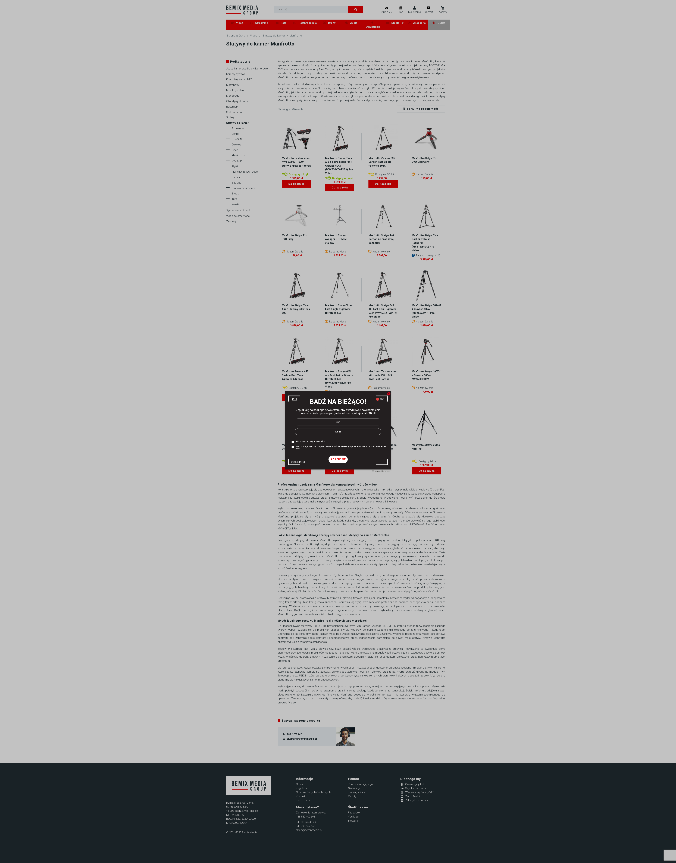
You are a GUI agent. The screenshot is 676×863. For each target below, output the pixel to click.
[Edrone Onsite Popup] (338, 431)
